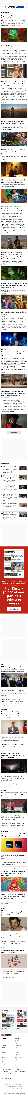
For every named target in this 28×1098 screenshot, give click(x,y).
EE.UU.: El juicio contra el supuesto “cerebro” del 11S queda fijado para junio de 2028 (13, 913)
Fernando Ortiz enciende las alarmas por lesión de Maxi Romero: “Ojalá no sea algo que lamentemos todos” (14, 795)
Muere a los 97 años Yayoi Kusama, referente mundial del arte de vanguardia (13, 873)
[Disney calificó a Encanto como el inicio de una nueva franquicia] (14, 196)
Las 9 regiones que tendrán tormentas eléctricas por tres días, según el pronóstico (13, 755)
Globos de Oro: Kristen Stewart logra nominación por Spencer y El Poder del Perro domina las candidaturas (13, 395)
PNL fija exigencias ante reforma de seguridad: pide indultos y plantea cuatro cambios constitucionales (13, 669)
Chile (2, 664)
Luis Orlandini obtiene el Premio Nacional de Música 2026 (13, 903)
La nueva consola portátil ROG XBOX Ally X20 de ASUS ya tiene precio (13, 863)
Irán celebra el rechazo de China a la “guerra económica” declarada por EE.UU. (13, 942)
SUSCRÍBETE (14, 609)
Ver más (14, 433)
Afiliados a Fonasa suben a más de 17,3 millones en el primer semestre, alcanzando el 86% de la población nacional (13, 738)
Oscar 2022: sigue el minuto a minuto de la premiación (11, 47)
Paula (3, 948)
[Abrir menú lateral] (2, 7)
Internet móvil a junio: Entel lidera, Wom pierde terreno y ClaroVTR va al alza (12, 745)
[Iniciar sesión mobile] (26, 7)
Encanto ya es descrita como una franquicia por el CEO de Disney (12, 122)
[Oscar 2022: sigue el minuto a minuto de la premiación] (14, 71)
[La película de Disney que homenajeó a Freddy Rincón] (14, 35)
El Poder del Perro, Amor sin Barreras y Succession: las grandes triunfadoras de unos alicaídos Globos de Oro (13, 353)
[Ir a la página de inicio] (11, 7)
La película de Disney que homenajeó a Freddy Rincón (11, 17)
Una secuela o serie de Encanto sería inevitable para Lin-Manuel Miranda (13, 152)
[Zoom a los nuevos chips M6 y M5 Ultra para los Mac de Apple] (14, 845)
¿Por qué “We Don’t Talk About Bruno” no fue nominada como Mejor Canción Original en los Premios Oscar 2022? (12, 256)
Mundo (3, 908)
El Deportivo (5, 790)
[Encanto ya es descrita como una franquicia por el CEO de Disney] (14, 139)
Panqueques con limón (7, 977)
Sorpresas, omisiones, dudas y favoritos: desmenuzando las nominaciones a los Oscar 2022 (11, 209)
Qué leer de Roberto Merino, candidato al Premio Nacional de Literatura (12, 972)
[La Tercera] (8, 1027)
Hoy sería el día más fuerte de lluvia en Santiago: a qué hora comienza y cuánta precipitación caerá (12, 778)
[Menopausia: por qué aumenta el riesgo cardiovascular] (14, 961)
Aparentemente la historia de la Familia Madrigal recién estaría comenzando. (13, 185)
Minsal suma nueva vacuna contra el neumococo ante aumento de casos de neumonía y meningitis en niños (10, 506)
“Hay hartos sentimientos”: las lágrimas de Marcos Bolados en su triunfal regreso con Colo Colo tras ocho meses (13, 817)
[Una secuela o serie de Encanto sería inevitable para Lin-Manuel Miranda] (14, 169)
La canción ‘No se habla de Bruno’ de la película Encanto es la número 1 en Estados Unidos (14, 285)
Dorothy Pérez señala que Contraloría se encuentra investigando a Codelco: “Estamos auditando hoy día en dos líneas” (10, 488)
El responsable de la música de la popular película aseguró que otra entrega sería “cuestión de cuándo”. (13, 158)
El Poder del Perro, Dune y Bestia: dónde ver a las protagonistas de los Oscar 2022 (13, 84)
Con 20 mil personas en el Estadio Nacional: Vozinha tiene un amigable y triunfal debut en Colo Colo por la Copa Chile (11, 497)
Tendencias (4, 751)
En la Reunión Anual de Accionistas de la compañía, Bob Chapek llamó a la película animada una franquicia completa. (14, 127)
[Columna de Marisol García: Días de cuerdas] (14, 339)
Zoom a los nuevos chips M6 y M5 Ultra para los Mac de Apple (13, 835)
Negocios (4, 709)
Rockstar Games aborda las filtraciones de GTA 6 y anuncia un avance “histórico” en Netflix (13, 856)
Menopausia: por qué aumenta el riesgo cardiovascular (12, 951)
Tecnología (4, 831)
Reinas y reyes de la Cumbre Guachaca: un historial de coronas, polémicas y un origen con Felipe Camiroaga (13, 896)
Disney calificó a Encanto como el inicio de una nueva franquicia (13, 181)
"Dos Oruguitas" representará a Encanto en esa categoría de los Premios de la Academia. (12, 262)
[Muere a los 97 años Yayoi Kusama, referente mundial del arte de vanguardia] (14, 884)
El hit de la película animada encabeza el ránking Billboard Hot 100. (13, 290)
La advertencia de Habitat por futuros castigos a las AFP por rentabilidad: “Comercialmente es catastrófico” (13, 715)
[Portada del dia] (14, 577)
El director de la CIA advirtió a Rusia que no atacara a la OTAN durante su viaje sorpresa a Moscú (13, 935)
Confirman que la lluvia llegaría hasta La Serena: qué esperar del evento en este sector (14, 785)
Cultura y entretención (8, 869)
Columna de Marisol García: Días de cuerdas (13, 313)
